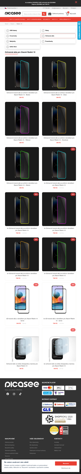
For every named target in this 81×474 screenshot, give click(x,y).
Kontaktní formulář (59, 445)
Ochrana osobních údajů (11, 453)
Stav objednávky (34, 442)
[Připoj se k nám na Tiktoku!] (20, 394)
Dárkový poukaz (9, 442)
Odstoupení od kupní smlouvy (38, 450)
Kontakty (56, 442)
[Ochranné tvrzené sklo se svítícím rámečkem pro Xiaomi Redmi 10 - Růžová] (22, 119)
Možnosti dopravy (9, 445)
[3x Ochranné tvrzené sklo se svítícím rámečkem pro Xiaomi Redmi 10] (59, 164)
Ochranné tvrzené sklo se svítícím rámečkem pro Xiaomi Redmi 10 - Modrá (22, 94)
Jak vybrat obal (9, 459)
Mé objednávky (34, 445)
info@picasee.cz (56, 8)
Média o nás (57, 450)
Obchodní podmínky (10, 450)
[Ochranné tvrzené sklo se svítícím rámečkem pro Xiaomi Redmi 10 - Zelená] (22, 164)
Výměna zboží (33, 448)
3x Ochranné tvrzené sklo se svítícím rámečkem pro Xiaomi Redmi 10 (59, 184)
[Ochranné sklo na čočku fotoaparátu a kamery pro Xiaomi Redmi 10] (22, 345)
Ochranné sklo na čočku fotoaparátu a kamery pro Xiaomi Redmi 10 (22, 365)
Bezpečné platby (9, 448)
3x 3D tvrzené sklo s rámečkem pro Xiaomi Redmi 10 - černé (59, 320)
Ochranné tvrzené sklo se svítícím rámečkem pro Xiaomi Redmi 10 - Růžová (22, 139)
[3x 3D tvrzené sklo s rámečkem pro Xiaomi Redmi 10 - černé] (59, 299)
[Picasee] (13, 13)
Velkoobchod (57, 448)
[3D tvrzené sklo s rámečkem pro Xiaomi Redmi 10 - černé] (22, 299)
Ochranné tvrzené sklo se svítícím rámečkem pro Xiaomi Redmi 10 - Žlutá (59, 94)
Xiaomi (12, 24)
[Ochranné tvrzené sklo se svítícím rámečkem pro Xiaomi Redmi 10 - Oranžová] (59, 119)
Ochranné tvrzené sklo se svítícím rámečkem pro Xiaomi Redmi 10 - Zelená (22, 184)
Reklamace (33, 453)
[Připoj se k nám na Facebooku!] (8, 394)
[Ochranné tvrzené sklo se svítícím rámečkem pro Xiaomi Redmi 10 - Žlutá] (59, 73)
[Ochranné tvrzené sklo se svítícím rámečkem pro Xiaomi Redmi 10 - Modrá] (22, 73)
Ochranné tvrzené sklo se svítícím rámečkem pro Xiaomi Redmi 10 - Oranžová (59, 139)
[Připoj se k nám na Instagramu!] (14, 394)
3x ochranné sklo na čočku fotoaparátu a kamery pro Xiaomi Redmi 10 (59, 365)
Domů (6, 24)
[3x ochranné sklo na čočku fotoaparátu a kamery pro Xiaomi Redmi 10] (59, 345)
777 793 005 (46, 8)
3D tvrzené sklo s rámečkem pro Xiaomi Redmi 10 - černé (22, 320)
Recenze (7, 456)
